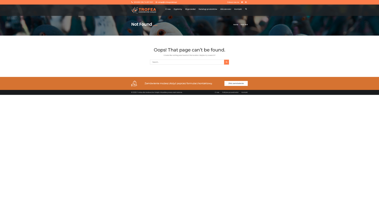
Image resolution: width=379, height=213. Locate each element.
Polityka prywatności (230, 92)
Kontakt (245, 92)
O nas (217, 92)
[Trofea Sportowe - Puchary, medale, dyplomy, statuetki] (144, 10)
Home (235, 24)
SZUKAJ (246, 9)
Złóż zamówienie (236, 83)
